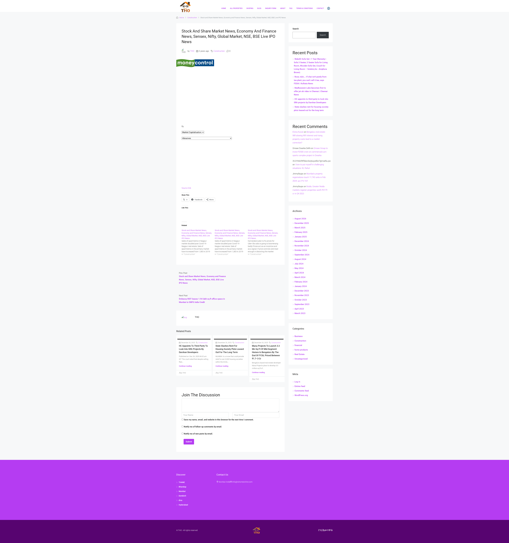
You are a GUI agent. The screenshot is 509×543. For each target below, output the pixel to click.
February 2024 (301, 282)
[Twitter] (321, 530)
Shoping (249, 8)
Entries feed (300, 386)
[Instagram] (322, 530)
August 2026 (300, 218)
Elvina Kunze (298, 132)
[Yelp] (332, 530)
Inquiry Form (270, 8)
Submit (189, 441)
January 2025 (301, 236)
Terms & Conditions (304, 8)
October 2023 (301, 300)
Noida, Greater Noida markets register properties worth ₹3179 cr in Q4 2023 (310, 190)
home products (301, 350)
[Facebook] (319, 530)
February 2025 (301, 232)
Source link (186, 188)
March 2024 (300, 277)
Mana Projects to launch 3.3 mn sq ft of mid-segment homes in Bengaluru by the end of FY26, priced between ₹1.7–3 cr (266, 352)
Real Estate (299, 354)
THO (192, 51)
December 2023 (302, 291)
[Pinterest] (330, 530)
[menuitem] (328, 8)
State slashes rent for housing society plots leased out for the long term (230, 349)
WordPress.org (301, 395)
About (282, 8)
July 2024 (299, 264)
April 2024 (299, 273)
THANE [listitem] (182, 482)
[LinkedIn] (324, 530)
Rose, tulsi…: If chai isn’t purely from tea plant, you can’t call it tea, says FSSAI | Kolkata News (310, 80)
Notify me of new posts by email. (198, 434)
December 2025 (302, 223)
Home (223, 8)
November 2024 (302, 246)
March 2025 (300, 227)
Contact (320, 8)
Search (296, 29)
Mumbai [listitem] (182, 491)
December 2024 (302, 241)
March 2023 (300, 313)
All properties (236, 8)
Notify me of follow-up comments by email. (203, 427)
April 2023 (299, 309)
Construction (192, 18)
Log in (297, 382)
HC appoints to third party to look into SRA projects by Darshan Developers (193, 349)
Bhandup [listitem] (182, 487)
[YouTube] (328, 530)
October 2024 (301, 250)
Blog (259, 8)
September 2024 (302, 255)
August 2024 (300, 259)
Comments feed (302, 391)
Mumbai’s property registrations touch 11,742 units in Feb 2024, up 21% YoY (309, 177)
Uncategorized (301, 359)
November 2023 (302, 295)
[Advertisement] (230, 91)
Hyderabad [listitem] (183, 505)
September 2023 (302, 304)
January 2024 (301, 286)
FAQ (290, 8)
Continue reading (185, 366)
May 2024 (299, 268)
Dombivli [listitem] (182, 496)
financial (298, 345)
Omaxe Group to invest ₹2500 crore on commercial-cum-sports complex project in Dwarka (310, 152)
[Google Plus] (326, 530)
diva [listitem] (180, 500)
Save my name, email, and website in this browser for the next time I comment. (219, 419)
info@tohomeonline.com (242, 482)
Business (299, 336)
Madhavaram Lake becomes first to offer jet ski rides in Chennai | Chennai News (311, 91)
